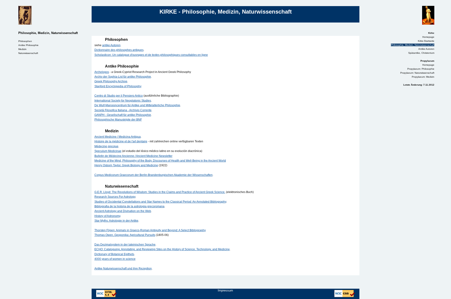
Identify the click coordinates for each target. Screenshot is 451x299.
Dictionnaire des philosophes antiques (119, 49)
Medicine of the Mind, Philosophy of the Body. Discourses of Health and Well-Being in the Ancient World (160, 160)
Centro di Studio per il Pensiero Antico (118, 95)
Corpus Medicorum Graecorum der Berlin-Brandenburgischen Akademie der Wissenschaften (153, 174)
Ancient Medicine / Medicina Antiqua (117, 136)
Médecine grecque (106, 146)
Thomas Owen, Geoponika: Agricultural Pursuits (124, 234)
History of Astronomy (107, 215)
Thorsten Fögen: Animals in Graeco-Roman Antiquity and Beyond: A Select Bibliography (150, 230)
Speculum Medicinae (107, 150)
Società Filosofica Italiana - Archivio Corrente (123, 110)
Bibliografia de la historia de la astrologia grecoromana (129, 206)
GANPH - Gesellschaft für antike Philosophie (122, 114)
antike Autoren (111, 45)
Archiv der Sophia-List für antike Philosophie (122, 76)
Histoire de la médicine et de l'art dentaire (120, 141)
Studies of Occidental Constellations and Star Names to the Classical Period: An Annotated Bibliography (160, 201)
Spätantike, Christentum (421, 53)
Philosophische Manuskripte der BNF (118, 119)
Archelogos (101, 71)
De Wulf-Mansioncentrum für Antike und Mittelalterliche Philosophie (137, 105)
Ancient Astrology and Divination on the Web (122, 210)
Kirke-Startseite (426, 41)
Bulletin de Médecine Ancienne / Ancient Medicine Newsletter (133, 155)
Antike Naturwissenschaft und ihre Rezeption (123, 268)
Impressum (225, 290)
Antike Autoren (426, 49)
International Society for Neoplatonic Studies (122, 100)
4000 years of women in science (115, 258)
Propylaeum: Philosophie (420, 69)
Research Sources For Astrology (114, 196)
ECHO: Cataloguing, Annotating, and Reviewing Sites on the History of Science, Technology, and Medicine (162, 249)
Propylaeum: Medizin (423, 77)
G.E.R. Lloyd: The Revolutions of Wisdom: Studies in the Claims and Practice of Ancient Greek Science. (159, 191)
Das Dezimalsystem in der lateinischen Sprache (125, 244)
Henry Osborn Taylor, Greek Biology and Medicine (126, 165)
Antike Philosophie (28, 45)
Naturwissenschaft (28, 53)
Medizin (22, 49)
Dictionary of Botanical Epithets (114, 254)
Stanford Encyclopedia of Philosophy (117, 86)
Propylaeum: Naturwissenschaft (417, 73)
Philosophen (25, 41)
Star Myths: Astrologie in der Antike (116, 220)
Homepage (428, 37)
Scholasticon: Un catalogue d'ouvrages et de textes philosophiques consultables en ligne (151, 54)
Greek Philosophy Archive (110, 81)
